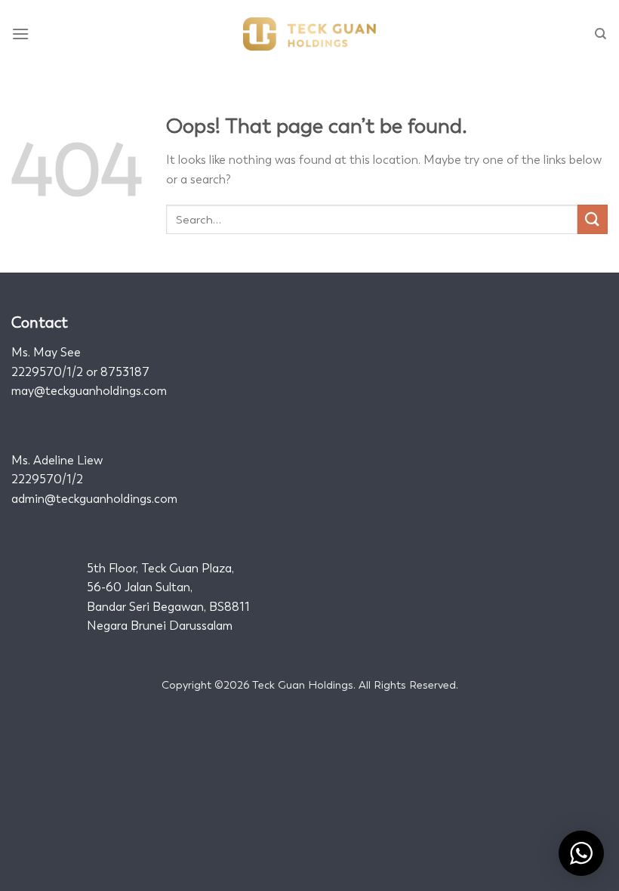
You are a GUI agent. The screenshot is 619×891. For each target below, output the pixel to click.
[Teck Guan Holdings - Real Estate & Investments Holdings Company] (309, 34)
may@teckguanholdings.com (89, 391)
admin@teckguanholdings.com (94, 499)
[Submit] (592, 219)
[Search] (601, 34)
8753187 (124, 372)
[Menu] (21, 33)
